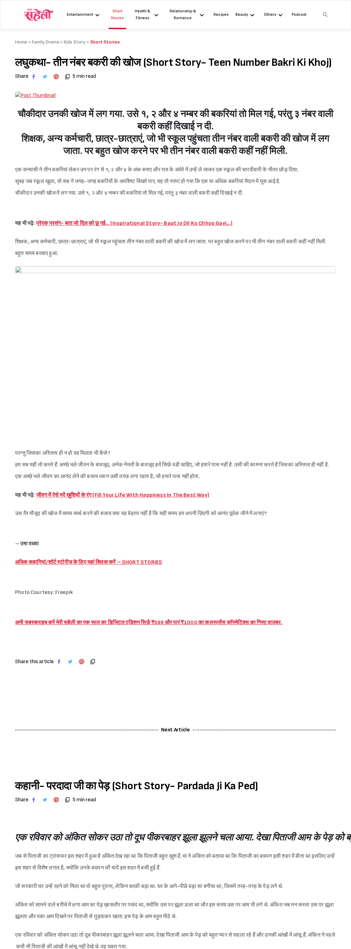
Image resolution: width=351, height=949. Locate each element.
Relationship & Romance (183, 15)
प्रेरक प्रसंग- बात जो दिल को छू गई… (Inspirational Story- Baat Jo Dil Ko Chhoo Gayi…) (134, 223)
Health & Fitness (142, 15)
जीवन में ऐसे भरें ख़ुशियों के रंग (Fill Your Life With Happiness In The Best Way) (122, 495)
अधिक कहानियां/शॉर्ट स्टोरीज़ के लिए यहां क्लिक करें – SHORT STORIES (88, 562)
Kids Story (74, 42)
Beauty (241, 14)
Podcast (299, 14)
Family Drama (45, 42)
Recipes (221, 14)
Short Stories (117, 15)
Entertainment (80, 14)
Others (270, 14)
